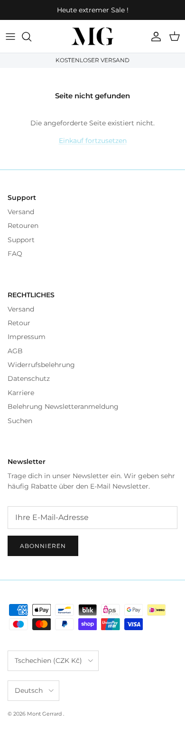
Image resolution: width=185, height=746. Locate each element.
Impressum (27, 336)
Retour (19, 323)
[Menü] (10, 36)
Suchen (20, 420)
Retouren (23, 225)
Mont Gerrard (45, 713)
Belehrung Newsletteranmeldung (63, 406)
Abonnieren (43, 545)
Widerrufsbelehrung (41, 364)
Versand (21, 212)
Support (21, 240)
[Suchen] (31, 36)
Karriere (21, 392)
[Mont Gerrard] (92, 36)
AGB (15, 351)
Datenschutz (29, 378)
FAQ (15, 253)
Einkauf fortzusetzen (93, 140)
